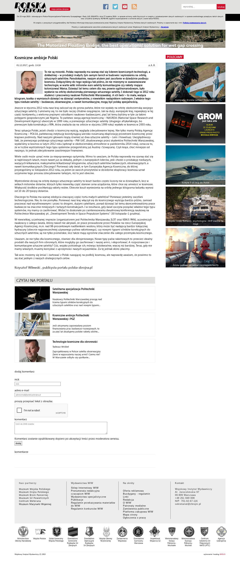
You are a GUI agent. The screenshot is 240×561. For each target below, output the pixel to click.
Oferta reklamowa (133, 490)
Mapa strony (130, 514)
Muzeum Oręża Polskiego (34, 491)
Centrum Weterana (30, 500)
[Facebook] (105, 6)
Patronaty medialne (134, 505)
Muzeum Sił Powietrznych (34, 497)
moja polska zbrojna (60, 9)
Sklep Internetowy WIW (85, 488)
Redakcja (128, 499)
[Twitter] (115, 6)
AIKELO (222, 554)
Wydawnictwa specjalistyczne (88, 496)
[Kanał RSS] (134, 6)
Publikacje (77, 499)
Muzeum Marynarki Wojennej (35, 504)
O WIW (127, 502)
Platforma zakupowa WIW (138, 511)
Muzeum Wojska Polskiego (34, 488)
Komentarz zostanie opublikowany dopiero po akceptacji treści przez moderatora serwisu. (67, 438)
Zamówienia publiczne (136, 508)
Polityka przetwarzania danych (194, 23)
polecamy (174, 57)
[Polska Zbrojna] (57, 12)
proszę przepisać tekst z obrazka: (35, 401)
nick (18, 379)
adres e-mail (23, 390)
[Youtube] (124, 6)
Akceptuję (164, 27)
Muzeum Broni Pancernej (33, 494)
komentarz (22, 419)
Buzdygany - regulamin (136, 493)
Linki (126, 496)
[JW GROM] (196, 124)
